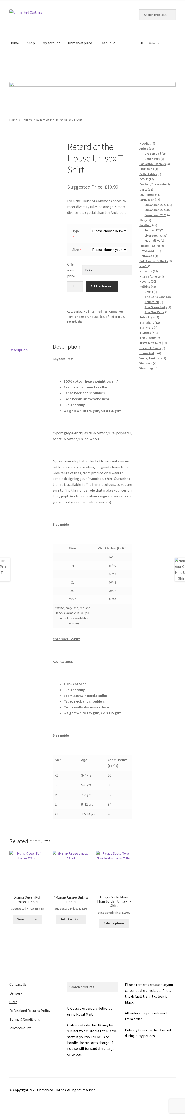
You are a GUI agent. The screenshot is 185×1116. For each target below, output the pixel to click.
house (94, 317)
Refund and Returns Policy (29, 1010)
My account (51, 43)
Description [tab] (18, 350)
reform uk (117, 317)
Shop (31, 43)
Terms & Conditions (24, 1019)
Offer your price (71, 270)
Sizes (13, 1001)
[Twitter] (86, 65)
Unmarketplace (80, 43)
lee (102, 317)
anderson (81, 317)
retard (71, 322)
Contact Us (18, 984)
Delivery (15, 993)
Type (76, 231)
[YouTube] (111, 65)
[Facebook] (74, 65)
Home (14, 43)
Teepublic (107, 43)
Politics (27, 120)
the (80, 322)
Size (75, 249)
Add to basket (102, 286)
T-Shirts (102, 311)
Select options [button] (27, 919)
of (107, 317)
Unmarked (116, 311)
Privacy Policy (20, 1028)
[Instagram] (98, 65)
